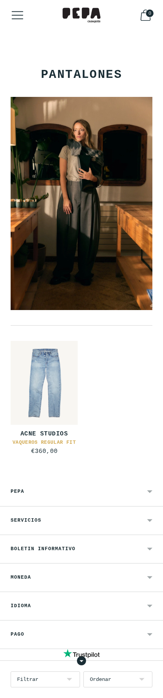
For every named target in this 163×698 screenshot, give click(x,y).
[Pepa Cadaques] (81, 15)
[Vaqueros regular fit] (44, 383)
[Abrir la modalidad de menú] (17, 15)
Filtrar (27, 679)
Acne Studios (44, 434)
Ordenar (100, 679)
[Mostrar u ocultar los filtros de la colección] (81, 661)
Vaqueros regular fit (44, 442)
